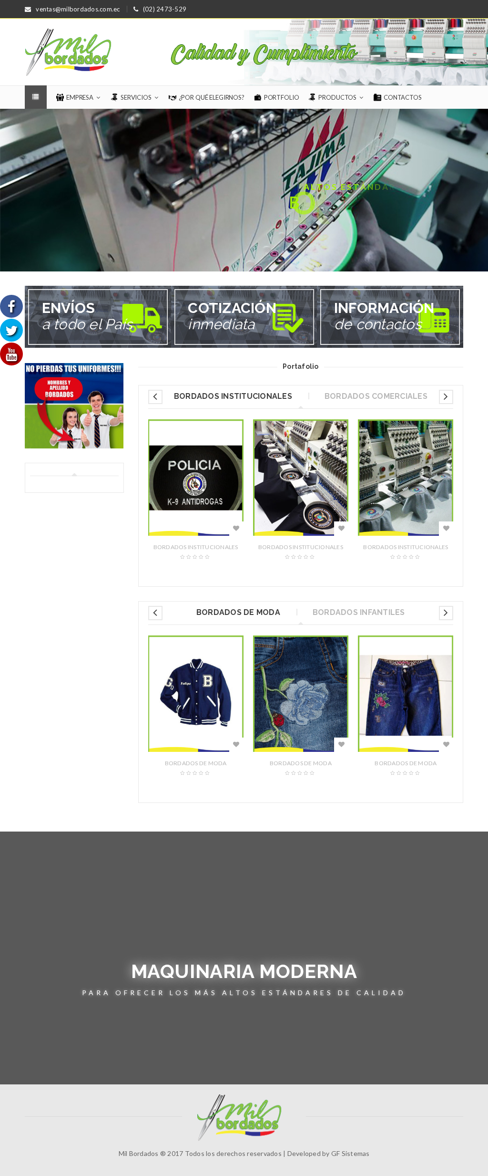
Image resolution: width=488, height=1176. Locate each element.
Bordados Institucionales (195, 547)
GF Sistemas (350, 1153)
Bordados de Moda (196, 763)
